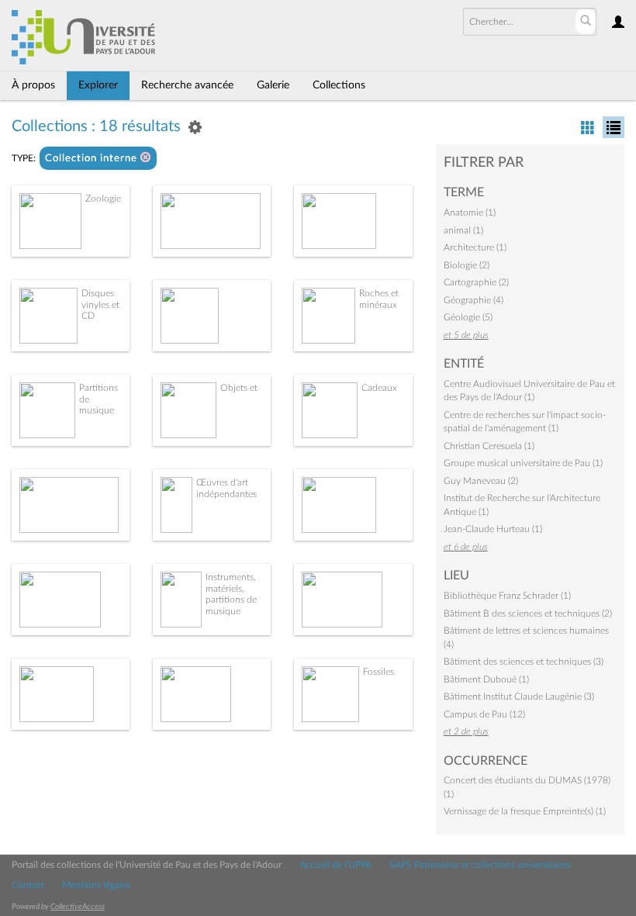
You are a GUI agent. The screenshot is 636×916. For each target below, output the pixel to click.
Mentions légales (96, 885)
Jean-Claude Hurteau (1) (493, 529)
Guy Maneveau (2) (481, 481)
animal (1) (463, 230)
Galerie (273, 85)
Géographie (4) (473, 300)
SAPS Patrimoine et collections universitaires (480, 864)
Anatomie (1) (470, 212)
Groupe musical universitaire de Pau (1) (523, 463)
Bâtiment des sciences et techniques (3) (523, 661)
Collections (339, 85)
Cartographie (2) (476, 282)
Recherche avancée (187, 85)
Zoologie (103, 198)
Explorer (98, 85)
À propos (33, 85)
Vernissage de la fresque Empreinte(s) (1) (525, 811)
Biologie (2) (466, 265)
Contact (28, 885)
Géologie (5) (468, 317)
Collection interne (92, 159)
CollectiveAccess (77, 907)
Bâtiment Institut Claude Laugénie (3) (519, 696)
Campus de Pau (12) (484, 714)
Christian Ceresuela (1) (489, 446)
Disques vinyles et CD (100, 304)
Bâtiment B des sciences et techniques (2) (528, 613)
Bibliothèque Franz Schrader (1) (507, 595)
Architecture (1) (475, 247)
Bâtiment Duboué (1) (486, 679)
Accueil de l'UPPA (335, 864)
